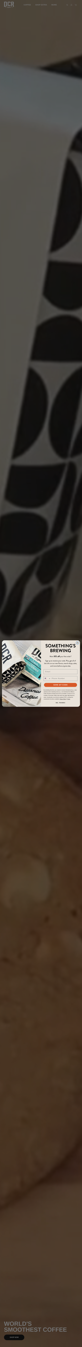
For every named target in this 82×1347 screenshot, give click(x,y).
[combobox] (47, 678)
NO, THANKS (60, 702)
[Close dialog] (77, 642)
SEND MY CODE (60, 685)
